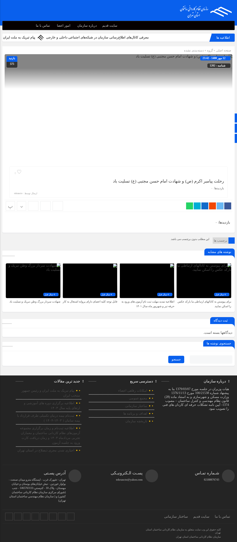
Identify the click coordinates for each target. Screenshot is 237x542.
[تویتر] (18, 516)
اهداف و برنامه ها (135, 413)
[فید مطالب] (71, 516)
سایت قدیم (109, 25)
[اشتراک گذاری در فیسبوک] (227, 205)
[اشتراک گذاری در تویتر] (220, 205)
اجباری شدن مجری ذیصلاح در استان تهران (45, 450)
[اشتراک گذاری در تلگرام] (197, 205)
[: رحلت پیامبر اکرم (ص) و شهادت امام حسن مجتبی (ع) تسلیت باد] (45, 206)
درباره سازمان (87, 25)
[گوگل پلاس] (44, 516)
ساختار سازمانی (136, 406)
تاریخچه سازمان (136, 421)
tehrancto (18, 193)
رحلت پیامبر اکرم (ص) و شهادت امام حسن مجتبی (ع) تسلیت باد (168, 181)
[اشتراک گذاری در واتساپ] (189, 205)
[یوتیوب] (62, 516)
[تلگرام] (35, 516)
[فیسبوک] (9, 516)
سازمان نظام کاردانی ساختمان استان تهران (198, 536)
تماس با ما (43, 25)
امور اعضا (63, 25)
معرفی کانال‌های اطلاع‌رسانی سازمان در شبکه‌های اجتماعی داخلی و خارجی (108, 37)
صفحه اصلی (223, 50)
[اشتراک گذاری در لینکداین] (204, 205)
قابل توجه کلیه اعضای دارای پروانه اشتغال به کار (90, 301)
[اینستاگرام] (27, 516)
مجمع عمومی (138, 398)
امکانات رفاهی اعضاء (132, 390)
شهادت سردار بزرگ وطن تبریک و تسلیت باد (34, 301)
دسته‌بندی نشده (194, 50)
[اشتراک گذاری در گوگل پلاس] (212, 205)
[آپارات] (53, 516)
